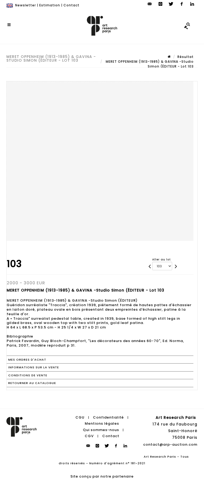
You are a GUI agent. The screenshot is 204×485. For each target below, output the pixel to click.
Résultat (185, 56)
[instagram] (160, 4)
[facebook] (181, 4)
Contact (71, 5)
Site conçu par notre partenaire (102, 476)
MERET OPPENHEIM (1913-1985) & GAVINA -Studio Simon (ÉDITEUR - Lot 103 (149, 64)
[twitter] (171, 4)
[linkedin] (192, 4)
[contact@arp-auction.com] (149, 4)
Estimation (49, 5)
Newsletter (25, 5)
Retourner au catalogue (32, 383)
